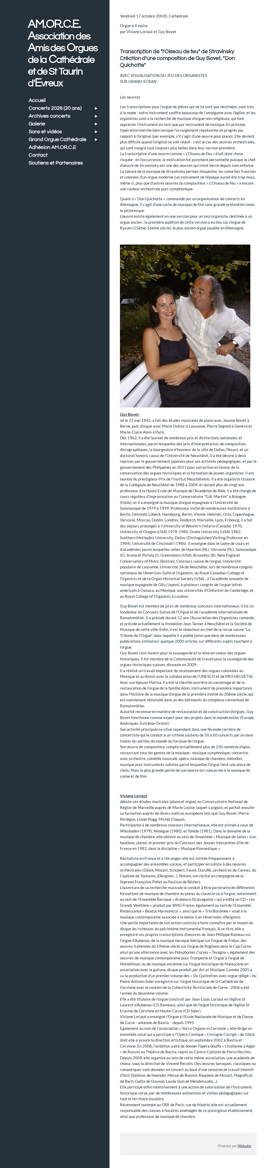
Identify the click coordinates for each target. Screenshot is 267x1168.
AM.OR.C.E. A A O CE (62, 53)
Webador (244, 1146)
